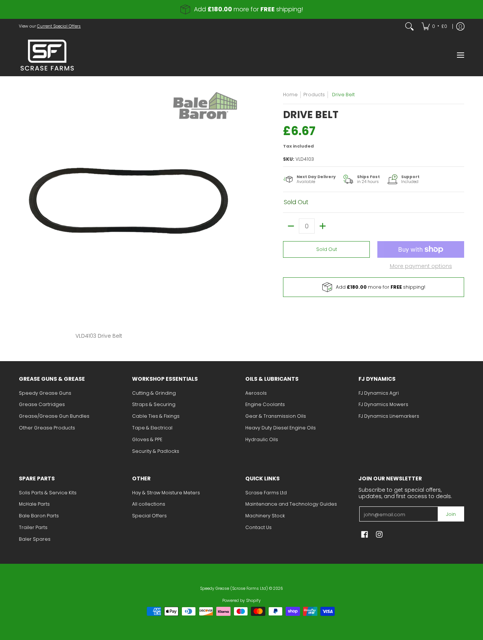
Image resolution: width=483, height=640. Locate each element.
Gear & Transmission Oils (275, 416)
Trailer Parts (33, 527)
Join (451, 514)
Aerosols (256, 393)
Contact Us (258, 527)
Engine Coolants (265, 404)
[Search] (409, 26)
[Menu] (460, 55)
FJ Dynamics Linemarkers (388, 416)
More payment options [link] (421, 266)
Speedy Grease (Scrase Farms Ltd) (234, 588)
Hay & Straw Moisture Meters (166, 492)
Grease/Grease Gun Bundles (54, 416)
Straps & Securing (153, 404)
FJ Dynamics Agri (378, 393)
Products (314, 94)
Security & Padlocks (155, 451)
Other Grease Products (47, 428)
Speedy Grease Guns (45, 393)
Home (290, 94)
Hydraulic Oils (261, 439)
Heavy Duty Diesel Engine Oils (280, 428)
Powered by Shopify (241, 600)
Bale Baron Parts (39, 515)
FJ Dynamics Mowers (383, 404)
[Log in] (460, 26)
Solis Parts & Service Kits (48, 492)
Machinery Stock (265, 515)
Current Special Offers (59, 26)
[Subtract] (291, 226)
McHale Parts (34, 504)
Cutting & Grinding (154, 393)
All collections (148, 504)
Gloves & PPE (147, 439)
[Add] (323, 226)
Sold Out (326, 249)
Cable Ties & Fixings (156, 416)
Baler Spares (35, 539)
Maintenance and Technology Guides (291, 504)
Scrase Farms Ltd (266, 492)
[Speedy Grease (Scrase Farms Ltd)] (47, 55)
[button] (364, 534)
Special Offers (149, 515)
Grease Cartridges (42, 404)
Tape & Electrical (152, 428)
